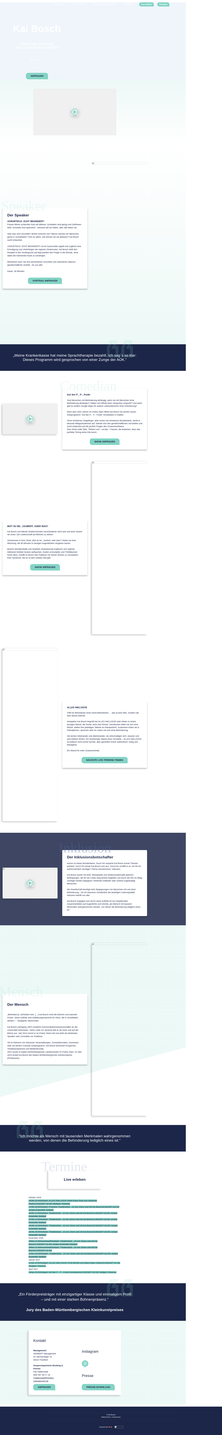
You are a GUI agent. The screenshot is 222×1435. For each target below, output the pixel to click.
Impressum (116, 1417)
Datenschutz (106, 1417)
